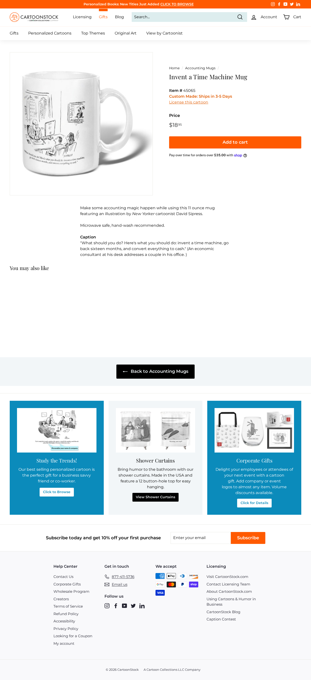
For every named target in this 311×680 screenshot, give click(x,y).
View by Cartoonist (164, 33)
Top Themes (93, 33)
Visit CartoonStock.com (227, 576)
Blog (119, 17)
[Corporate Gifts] (254, 430)
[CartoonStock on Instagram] (107, 606)
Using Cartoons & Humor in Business (231, 602)
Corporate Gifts (67, 584)
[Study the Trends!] (56, 430)
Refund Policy (65, 613)
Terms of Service (68, 606)
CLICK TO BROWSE (177, 4)
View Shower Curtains (155, 497)
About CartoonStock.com (229, 591)
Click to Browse (56, 492)
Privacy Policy (65, 628)
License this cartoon (188, 102)
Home (174, 68)
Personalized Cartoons (49, 33)
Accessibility (64, 621)
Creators (61, 599)
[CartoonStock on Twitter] (133, 606)
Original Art (126, 33)
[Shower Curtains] (155, 430)
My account (63, 643)
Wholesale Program (71, 591)
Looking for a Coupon (72, 636)
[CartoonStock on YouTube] (124, 606)
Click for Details (254, 503)
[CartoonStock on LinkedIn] (142, 606)
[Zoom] (81, 123)
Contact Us (63, 576)
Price (174, 115)
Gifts (14, 33)
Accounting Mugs (200, 68)
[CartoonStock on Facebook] (115, 606)
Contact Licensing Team (228, 584)
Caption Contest (221, 619)
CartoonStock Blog (223, 612)
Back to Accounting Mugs (159, 371)
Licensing (82, 17)
